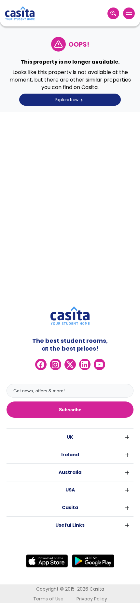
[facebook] (41, 364)
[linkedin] (85, 364)
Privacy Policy (92, 599)
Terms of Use (48, 599)
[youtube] (99, 364)
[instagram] (55, 364)
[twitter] (70, 364)
